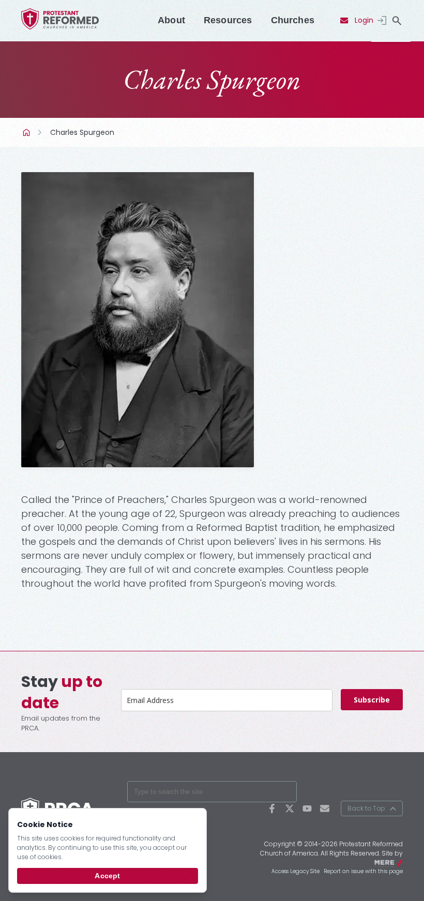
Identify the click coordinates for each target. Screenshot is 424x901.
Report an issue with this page (363, 871)
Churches (292, 20)
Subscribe (372, 700)
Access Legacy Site (295, 871)
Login (364, 20)
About (171, 20)
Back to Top (366, 808)
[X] (289, 808)
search (396, 20)
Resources (228, 20)
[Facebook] (272, 808)
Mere (396, 862)
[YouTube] (307, 808)
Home (27, 132)
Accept (107, 876)
